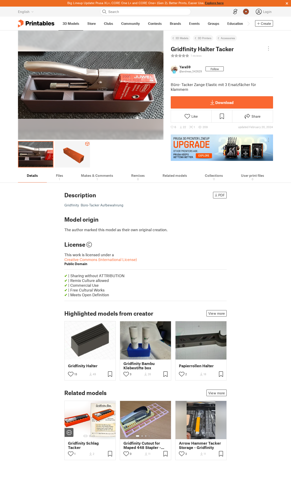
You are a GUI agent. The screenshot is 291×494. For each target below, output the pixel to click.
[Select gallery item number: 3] (94, 436)
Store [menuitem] (91, 23)
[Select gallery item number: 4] (149, 436)
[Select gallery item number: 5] (152, 436)
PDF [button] (221, 195)
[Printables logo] (36, 24)
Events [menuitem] (194, 23)
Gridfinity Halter (83, 366)
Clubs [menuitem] (108, 23)
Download (224, 102)
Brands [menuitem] (175, 23)
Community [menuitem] (130, 23)
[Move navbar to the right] (248, 23)
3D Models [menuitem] (71, 23)
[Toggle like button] (70, 374)
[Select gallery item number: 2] (90, 436)
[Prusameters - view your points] (246, 12)
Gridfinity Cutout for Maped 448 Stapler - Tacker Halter (142, 445)
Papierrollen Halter (196, 366)
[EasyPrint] (235, 12)
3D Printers (204, 38)
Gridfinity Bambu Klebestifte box (139, 365)
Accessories (228, 38)
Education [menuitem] (235, 23)
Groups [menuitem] (213, 23)
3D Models (182, 38)
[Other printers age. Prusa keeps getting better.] (222, 147)
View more (216, 313)
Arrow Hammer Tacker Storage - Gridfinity (200, 445)
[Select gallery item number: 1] (85, 436)
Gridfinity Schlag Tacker (83, 445)
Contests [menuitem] (155, 23)
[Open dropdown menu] (268, 48)
